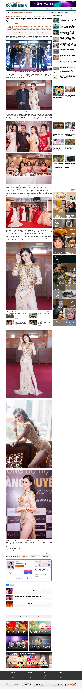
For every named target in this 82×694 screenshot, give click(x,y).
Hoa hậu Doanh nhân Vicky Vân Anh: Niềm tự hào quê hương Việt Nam (68, 62)
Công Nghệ (61, 677)
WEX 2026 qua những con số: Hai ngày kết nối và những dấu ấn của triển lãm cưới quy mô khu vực (67, 38)
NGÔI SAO (24, 9)
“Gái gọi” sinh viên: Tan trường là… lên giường (67, 56)
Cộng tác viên (17, 684)
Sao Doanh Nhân (56, 688)
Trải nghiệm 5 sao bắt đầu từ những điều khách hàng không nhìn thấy (68, 19)
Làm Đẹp (13, 677)
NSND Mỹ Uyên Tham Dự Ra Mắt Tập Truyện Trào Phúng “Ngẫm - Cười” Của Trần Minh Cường (26, 32)
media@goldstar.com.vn (40, 616)
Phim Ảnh (45, 675)
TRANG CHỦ (13, 9)
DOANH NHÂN (36, 9)
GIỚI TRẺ (69, 9)
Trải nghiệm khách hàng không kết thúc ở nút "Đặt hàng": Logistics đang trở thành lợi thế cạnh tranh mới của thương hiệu (67, 32)
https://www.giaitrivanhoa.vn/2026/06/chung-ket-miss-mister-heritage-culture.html (41, 574)
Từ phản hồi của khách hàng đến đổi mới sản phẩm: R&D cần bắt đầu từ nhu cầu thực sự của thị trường (68, 26)
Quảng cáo (12, 684)
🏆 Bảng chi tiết (37, 561)
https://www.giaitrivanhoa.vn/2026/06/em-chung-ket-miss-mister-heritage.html (41, 577)
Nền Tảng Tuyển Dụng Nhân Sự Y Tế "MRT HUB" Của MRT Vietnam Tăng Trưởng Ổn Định (68, 76)
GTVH (53, 688)
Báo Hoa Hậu (73, 688)
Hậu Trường (13, 675)
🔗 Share (28, 573)
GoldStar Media (13, 688)
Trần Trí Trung (20, 564)
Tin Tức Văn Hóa (68, 688)
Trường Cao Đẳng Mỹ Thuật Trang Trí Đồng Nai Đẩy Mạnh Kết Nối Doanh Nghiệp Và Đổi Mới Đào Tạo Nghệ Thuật (29, 30)
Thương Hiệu (29, 677)
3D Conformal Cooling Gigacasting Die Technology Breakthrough (67, 50)
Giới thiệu (8, 684)
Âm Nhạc (45, 677)
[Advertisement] (29, 611)
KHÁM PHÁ (58, 9)
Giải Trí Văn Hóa (49, 688)
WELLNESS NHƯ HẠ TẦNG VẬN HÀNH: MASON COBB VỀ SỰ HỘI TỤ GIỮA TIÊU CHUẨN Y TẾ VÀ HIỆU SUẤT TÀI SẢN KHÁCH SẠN (29, 27)
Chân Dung (29, 675)
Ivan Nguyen (21, 688)
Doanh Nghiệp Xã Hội (63, 688)
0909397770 (63, 684)
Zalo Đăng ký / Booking (23, 556)
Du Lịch (61, 675)
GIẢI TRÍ (48, 9)
